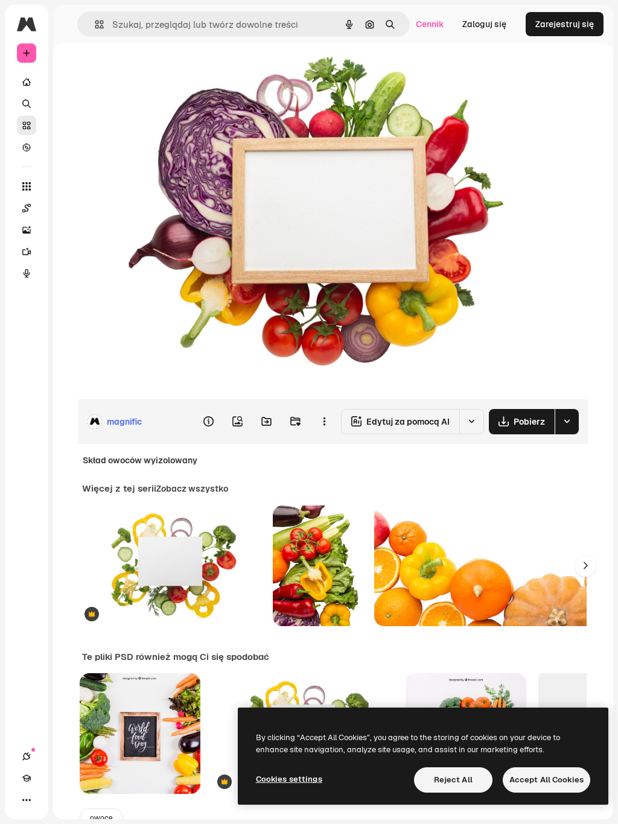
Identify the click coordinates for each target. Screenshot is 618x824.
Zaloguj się (484, 24)
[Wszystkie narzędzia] (26, 186)
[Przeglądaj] (26, 147)
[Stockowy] (26, 125)
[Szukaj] (26, 103)
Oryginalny (160, 71)
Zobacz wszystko (192, 488)
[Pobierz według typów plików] (567, 421)
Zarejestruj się (564, 24)
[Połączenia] (26, 756)
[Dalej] (585, 565)
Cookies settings (289, 779)
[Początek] (26, 82)
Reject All (453, 780)
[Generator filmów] (26, 251)
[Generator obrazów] (26, 229)
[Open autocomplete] (94, 24)
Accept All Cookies (546, 780)
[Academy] (26, 778)
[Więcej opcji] (324, 422)
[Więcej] (26, 800)
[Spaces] (26, 208)
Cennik (430, 24)
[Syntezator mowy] (26, 273)
